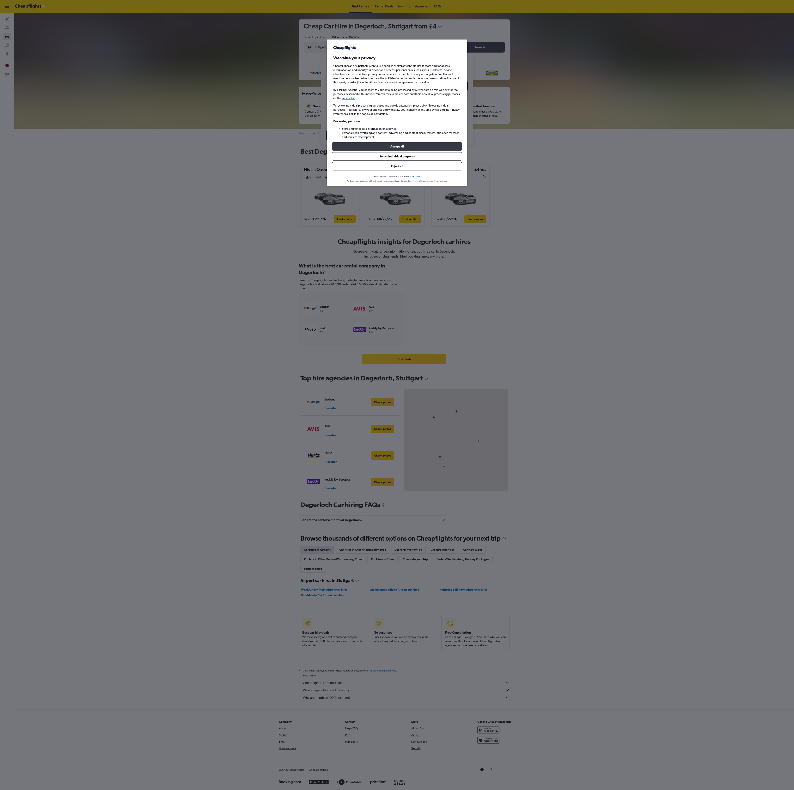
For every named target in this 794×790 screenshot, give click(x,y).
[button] (397, 146)
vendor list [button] (348, 98)
